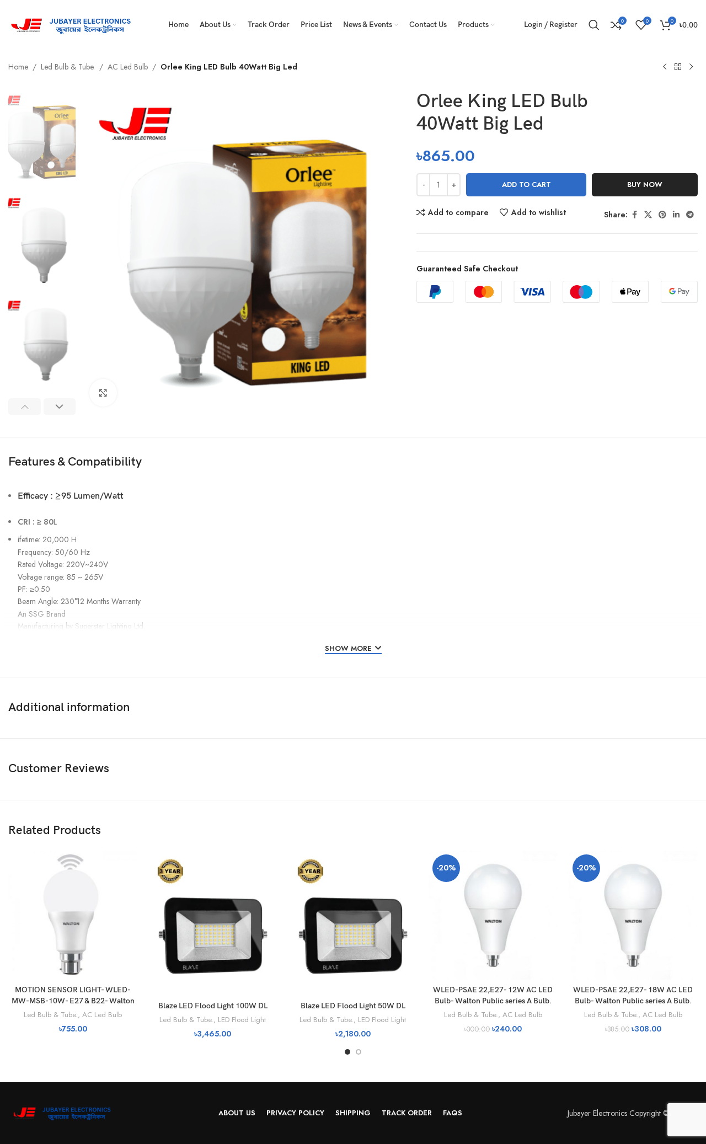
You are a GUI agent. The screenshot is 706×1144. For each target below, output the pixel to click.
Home (18, 66)
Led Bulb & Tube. (68, 66)
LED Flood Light (242, 1019)
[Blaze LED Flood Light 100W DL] (212, 923)
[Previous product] (664, 67)
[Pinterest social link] (662, 214)
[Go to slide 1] (347, 1052)
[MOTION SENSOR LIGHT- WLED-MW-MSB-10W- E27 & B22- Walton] (72, 915)
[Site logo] (74, 23)
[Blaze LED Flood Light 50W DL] (353, 923)
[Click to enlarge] (103, 393)
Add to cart (526, 184)
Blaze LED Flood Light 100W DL (213, 1006)
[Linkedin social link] (676, 214)
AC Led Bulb (128, 66)
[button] (24, 406)
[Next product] (691, 67)
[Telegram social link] (690, 214)
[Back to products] (677, 67)
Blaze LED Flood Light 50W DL (353, 1006)
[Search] (594, 25)
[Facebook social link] (634, 214)
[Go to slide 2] (358, 1052)
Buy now (644, 184)
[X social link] (648, 214)
